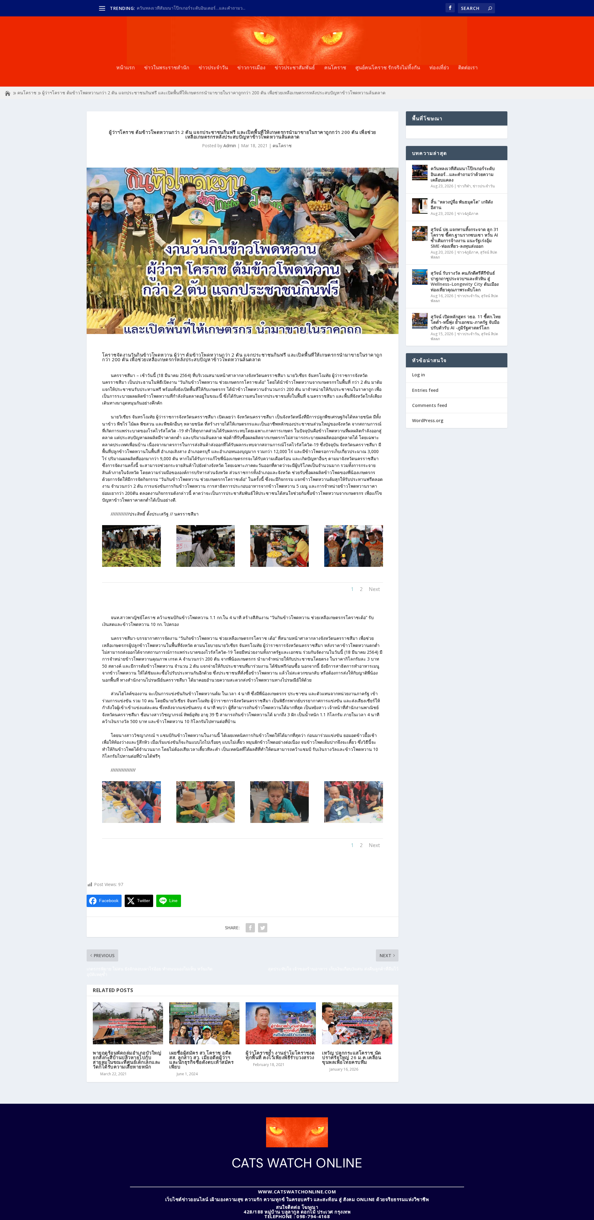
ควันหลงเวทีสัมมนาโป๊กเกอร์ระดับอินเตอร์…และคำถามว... (191, 8)
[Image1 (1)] (131, 821)
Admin (229, 145)
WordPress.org (427, 420)
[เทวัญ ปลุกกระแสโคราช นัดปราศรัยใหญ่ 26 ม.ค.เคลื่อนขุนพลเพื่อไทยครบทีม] (357, 1023)
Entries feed (425, 390)
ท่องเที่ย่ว (439, 68)
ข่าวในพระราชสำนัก (166, 68)
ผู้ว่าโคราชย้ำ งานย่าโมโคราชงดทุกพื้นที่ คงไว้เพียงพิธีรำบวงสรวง (280, 1055)
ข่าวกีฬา (464, 186)
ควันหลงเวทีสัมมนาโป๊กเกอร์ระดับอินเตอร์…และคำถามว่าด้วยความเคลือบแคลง (463, 173)
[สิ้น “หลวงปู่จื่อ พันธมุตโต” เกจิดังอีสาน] (420, 206)
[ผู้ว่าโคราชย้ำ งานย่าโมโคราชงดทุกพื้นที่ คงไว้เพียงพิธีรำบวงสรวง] (281, 1023)
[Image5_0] (205, 565)
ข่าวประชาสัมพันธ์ (295, 68)
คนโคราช (335, 68)
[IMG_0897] (353, 565)
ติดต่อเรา (468, 68)
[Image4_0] (131, 565)
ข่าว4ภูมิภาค (467, 213)
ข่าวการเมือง (251, 68)
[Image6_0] (279, 565)
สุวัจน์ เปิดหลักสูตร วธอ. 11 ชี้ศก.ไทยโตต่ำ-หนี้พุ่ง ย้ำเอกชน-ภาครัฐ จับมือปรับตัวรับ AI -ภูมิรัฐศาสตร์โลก (466, 322)
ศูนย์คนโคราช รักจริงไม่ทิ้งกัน (387, 68)
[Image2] (205, 821)
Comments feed (429, 405)
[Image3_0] (279, 821)
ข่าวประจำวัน (213, 68)
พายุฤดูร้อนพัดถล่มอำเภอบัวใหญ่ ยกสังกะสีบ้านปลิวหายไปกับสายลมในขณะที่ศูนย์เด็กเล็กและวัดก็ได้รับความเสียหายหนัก (127, 1060)
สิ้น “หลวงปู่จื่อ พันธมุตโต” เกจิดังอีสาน (462, 204)
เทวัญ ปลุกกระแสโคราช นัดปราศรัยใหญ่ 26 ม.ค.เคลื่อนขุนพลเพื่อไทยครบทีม (351, 1057)
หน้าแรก (125, 68)
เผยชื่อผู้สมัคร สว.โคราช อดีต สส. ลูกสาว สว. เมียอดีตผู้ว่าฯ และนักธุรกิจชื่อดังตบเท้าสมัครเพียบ (201, 1060)
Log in (418, 375)
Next (374, 589)
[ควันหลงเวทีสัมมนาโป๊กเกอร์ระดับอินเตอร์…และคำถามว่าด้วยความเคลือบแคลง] (420, 172)
